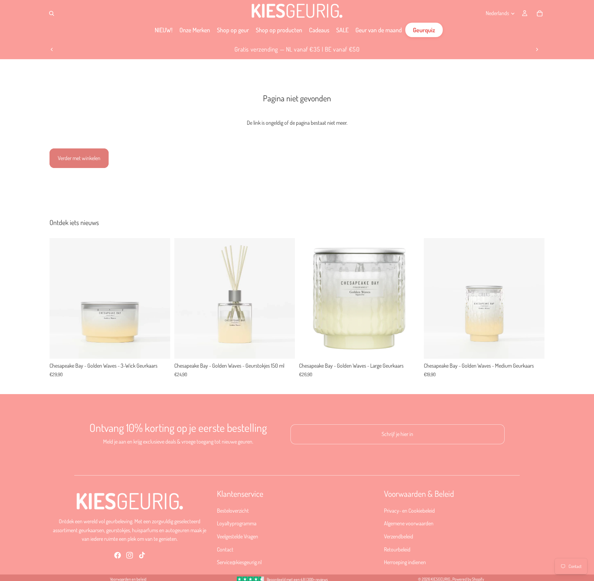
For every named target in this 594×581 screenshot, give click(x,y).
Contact (225, 549)
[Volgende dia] (536, 49)
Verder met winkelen (79, 158)
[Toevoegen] (159, 348)
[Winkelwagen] (539, 13)
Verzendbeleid (398, 536)
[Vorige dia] (51, 49)
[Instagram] (129, 555)
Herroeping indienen (405, 562)
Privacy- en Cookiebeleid (409, 510)
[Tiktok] (142, 555)
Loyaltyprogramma (236, 523)
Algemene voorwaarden (408, 523)
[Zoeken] (51, 13)
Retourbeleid (397, 549)
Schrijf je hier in (397, 434)
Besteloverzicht (233, 510)
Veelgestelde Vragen (237, 536)
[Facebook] (117, 555)
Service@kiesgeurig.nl (239, 562)
